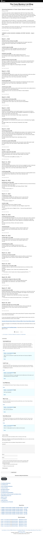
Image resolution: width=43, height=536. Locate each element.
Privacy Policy (38, 530)
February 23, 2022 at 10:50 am (7, 342)
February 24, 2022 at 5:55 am (7, 354)
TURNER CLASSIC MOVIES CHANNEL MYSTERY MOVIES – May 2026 (14, 512)
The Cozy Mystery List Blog (21, 4)
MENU (4, 1)
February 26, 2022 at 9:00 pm (6, 383)
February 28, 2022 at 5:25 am (7, 408)
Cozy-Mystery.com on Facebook (7, 501)
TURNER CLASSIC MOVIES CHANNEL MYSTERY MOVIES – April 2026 (14, 513)
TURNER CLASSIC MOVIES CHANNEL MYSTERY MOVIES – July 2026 (14, 509)
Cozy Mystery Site (4, 484)
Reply (4, 350)
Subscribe (4, 478)
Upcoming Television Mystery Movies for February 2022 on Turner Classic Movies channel (18, 321)
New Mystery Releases (5, 489)
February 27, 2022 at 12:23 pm (7, 399)
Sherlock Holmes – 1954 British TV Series (19, 519)
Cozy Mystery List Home (6, 530)
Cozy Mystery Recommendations (7, 492)
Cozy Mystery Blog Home (5, 483)
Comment (4, 444)
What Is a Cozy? (4, 497)
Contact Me (20, 531)
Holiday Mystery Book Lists (6, 495)
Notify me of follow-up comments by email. (10, 464)
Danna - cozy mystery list (9, 353)
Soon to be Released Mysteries (6, 486)
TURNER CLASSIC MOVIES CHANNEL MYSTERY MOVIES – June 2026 (14, 510)
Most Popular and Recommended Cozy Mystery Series (11, 494)
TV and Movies (4, 498)
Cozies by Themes (4, 487)
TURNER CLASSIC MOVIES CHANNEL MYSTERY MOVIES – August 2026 (14, 507)
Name (3, 454)
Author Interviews (4, 500)
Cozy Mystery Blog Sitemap (30, 530)
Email (3, 457)
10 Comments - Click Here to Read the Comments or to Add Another (14, 334)
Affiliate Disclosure (13, 530)
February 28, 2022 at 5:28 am (7, 426)
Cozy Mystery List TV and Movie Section (9, 327)
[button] (2, 1)
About (24, 531)
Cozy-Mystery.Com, (22, 532)
